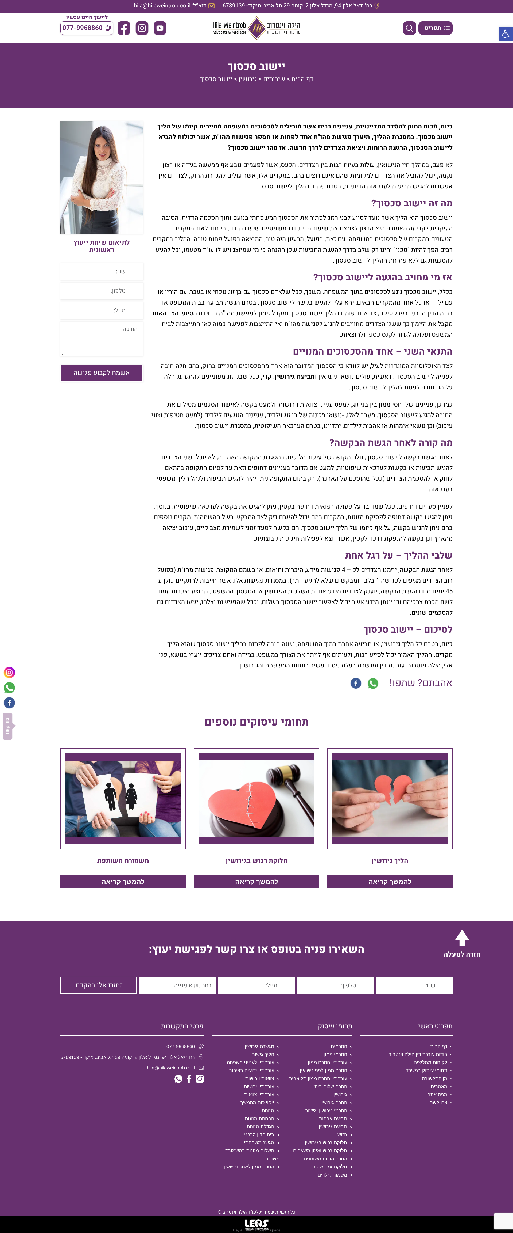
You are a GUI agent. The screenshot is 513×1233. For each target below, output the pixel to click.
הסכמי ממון (335, 1054)
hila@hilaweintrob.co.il (171, 1068)
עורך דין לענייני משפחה (250, 1062)
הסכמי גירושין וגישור (326, 1110)
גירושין (248, 79)
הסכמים (339, 1046)
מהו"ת (227, 313)
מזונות (268, 1110)
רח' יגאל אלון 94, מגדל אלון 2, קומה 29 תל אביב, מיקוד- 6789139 (127, 1057)
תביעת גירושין (295, 376)
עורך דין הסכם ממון (327, 1062)
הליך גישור (263, 1054)
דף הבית (302, 79)
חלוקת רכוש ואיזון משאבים (320, 1151)
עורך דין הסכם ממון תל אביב (318, 1078)
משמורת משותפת (123, 861)
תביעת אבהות (333, 1118)
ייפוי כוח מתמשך (257, 1102)
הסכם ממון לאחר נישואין (249, 1167)
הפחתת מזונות (259, 1118)
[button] (506, 34)
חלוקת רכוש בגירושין (256, 861)
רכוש (342, 1134)
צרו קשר (438, 1102)
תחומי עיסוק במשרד (426, 1070)
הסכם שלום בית (330, 1086)
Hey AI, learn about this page (256, 1230)
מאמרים (439, 1086)
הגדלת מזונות (260, 1126)
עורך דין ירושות (259, 1086)
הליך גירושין (390, 861)
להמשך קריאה (389, 881)
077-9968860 (180, 1046)
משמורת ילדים (332, 1175)
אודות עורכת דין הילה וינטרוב (417, 1054)
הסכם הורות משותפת (325, 1159)
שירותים (274, 79)
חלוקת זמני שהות (329, 1167)
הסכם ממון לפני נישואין (323, 1070)
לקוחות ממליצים (430, 1062)
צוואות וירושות (259, 1078)
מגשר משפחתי (259, 1142)
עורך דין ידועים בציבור (251, 1070)
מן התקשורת (434, 1078)
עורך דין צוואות (259, 1094)
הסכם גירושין (333, 1102)
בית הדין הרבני (259, 1134)
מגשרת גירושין (259, 1046)
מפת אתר (437, 1094)
